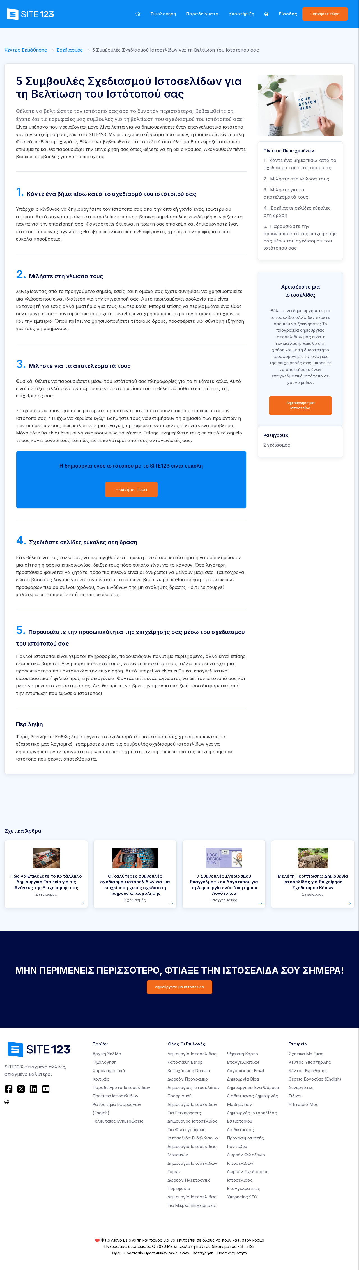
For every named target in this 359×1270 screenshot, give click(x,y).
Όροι (116, 1253)
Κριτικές (101, 1079)
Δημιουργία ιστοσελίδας (192, 1053)
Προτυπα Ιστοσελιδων (116, 1096)
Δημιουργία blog (243, 1079)
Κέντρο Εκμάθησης (25, 50)
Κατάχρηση (203, 1253)
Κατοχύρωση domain (188, 1070)
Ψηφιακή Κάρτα (242, 1053)
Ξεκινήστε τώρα (325, 14)
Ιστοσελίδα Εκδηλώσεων (192, 1138)
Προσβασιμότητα (232, 1253)
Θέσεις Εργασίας (315, 1079)
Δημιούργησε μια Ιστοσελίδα (300, 405)
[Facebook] (9, 1089)
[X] (21, 1089)
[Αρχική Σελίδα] (137, 14)
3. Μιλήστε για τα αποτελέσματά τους (286, 193)
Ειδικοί (295, 1096)
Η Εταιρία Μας (304, 1104)
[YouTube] (45, 1089)
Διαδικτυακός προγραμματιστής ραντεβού (245, 1138)
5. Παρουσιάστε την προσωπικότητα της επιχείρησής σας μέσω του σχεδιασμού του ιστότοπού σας (300, 237)
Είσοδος (288, 14)
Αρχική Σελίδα (107, 1053)
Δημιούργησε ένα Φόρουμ (253, 1087)
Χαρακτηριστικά (109, 1070)
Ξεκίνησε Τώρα (131, 489)
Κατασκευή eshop (185, 1062)
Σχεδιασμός (69, 50)
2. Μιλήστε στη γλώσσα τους (296, 179)
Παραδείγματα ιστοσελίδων (121, 1087)
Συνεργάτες (301, 1087)
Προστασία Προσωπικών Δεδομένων (156, 1253)
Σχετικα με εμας (306, 1053)
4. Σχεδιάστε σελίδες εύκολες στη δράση (297, 211)
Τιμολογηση (163, 14)
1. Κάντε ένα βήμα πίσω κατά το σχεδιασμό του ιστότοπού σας (300, 163)
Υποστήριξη (241, 14)
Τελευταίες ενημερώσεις (118, 1121)
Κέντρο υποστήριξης (310, 1062)
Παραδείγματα (202, 14)
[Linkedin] (33, 1089)
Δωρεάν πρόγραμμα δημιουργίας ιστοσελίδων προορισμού (193, 1087)
